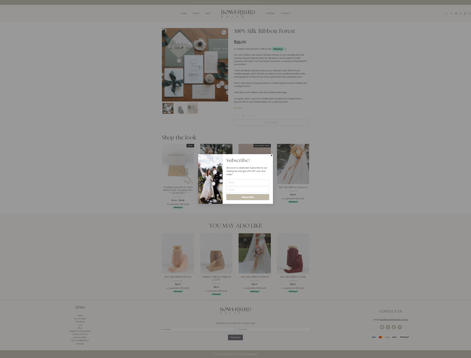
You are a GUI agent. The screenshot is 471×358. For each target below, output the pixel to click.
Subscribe (248, 197)
